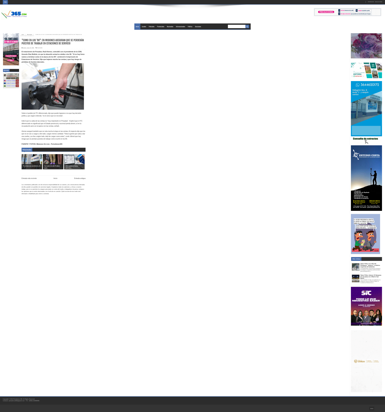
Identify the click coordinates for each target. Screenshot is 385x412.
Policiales (151, 26)
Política (190, 26)
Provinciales (160, 26)
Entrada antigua (80, 178)
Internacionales (180, 26)
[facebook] (366, 2)
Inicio (137, 26)
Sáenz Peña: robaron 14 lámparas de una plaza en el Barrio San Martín (370, 276)
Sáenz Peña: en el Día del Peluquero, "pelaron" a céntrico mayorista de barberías (370, 265)
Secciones (198, 26)
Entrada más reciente (29, 178)
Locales (144, 26)
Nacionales (170, 26)
